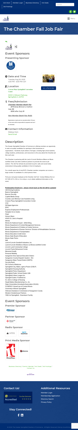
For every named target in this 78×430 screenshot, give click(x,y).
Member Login (18, 3)
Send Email (12, 134)
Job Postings (7, 6)
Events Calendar (28, 366)
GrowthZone (67, 427)
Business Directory (32, 3)
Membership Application (50, 396)
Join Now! (6, 3)
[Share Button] (16, 47)
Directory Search (47, 399)
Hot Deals (45, 3)
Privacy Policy (46, 402)
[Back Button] (6, 41)
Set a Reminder (49, 88)
